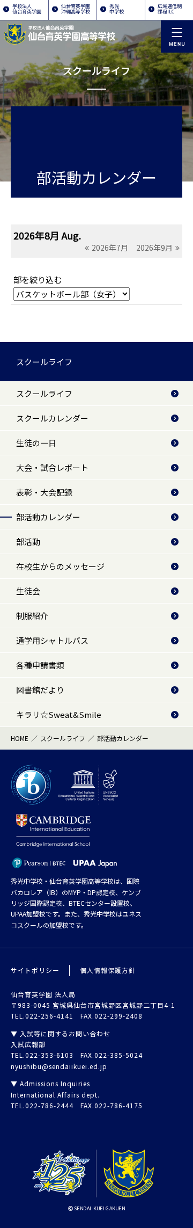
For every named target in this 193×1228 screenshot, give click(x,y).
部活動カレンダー (48, 516)
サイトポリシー (35, 970)
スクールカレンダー (52, 418)
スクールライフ (44, 361)
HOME (19, 738)
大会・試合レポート (52, 467)
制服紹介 (32, 615)
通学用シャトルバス (52, 640)
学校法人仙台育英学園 (26, 9)
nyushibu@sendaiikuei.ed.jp (59, 1066)
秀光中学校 (116, 9)
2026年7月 (110, 247)
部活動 (28, 541)
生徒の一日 (36, 442)
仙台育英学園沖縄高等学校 (75, 9)
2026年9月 (154, 247)
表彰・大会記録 (44, 492)
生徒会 (28, 591)
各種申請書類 (40, 665)
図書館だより (40, 689)
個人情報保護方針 (108, 970)
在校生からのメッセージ (60, 566)
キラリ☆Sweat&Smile (58, 714)
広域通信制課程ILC (170, 9)
